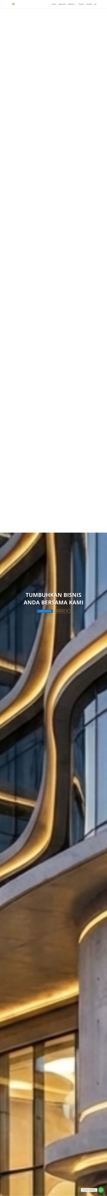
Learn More (44, 611)
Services (71, 4)
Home (54, 4)
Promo (81, 4)
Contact (89, 4)
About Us (62, 4)
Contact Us (62, 611)
